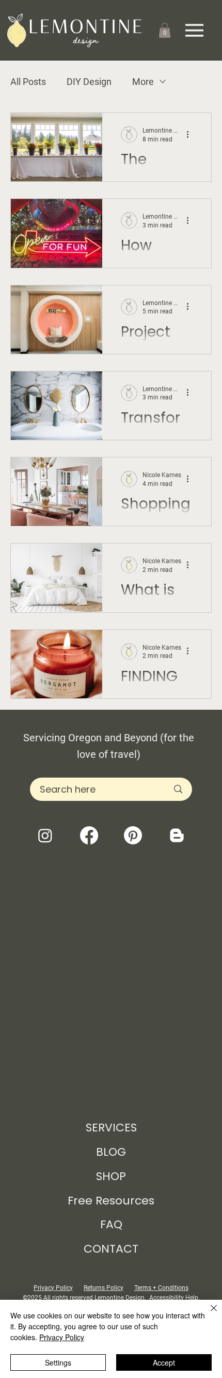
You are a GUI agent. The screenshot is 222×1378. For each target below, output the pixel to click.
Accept (164, 1362)
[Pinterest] (133, 835)
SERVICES (111, 1127)
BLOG (111, 1152)
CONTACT (111, 1249)
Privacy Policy (53, 1287)
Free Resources (111, 1201)
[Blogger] (177, 835)
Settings (58, 1362)
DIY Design (89, 81)
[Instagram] (45, 835)
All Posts (28, 81)
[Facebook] (89, 835)
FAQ (111, 1224)
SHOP (111, 1176)
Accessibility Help (173, 1297)
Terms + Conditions (161, 1287)
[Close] (207, 1314)
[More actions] (191, 134)
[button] (164, 30)
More (143, 81)
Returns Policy (103, 1287)
